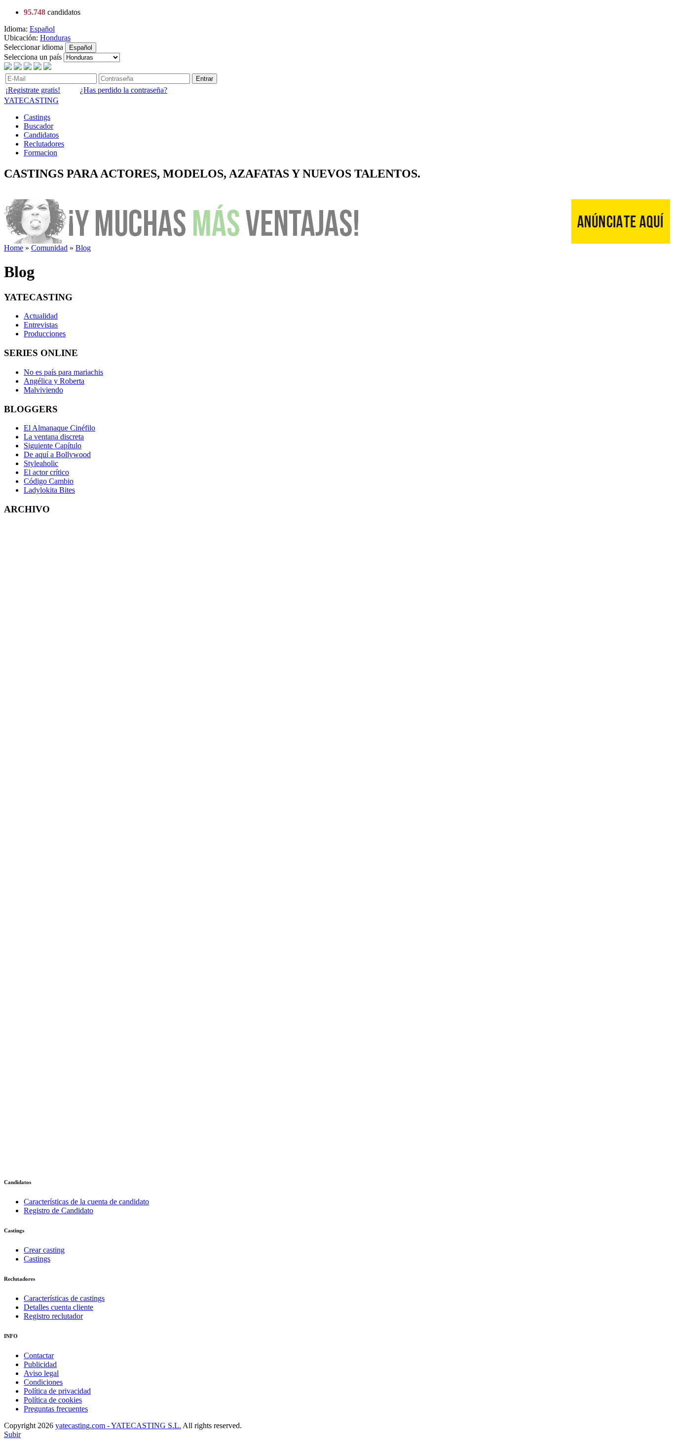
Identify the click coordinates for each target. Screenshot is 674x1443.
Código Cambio (49, 481)
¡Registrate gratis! (32, 90)
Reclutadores (44, 144)
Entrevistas (41, 325)
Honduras (55, 38)
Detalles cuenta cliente (58, 1307)
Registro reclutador (53, 1316)
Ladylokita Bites (49, 490)
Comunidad (49, 248)
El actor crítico (46, 472)
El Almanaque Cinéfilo (59, 428)
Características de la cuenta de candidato (86, 1201)
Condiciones (43, 1382)
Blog (83, 248)
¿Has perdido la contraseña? (123, 90)
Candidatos (41, 135)
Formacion (40, 152)
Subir (12, 1434)
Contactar (39, 1355)
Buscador (38, 126)
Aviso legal (41, 1373)
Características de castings (64, 1298)
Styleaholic (41, 463)
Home (13, 248)
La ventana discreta (54, 437)
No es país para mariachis (63, 372)
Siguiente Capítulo (52, 445)
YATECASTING (31, 100)
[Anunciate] (620, 241)
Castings (37, 117)
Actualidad (41, 316)
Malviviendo (43, 390)
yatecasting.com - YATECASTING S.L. (118, 1425)
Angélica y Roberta (54, 381)
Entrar (204, 78)
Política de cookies (53, 1400)
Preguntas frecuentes (56, 1409)
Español (42, 29)
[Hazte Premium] (183, 241)
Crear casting (44, 1250)
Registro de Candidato (58, 1210)
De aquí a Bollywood (57, 454)
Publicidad (40, 1364)
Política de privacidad (57, 1391)
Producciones (45, 333)
